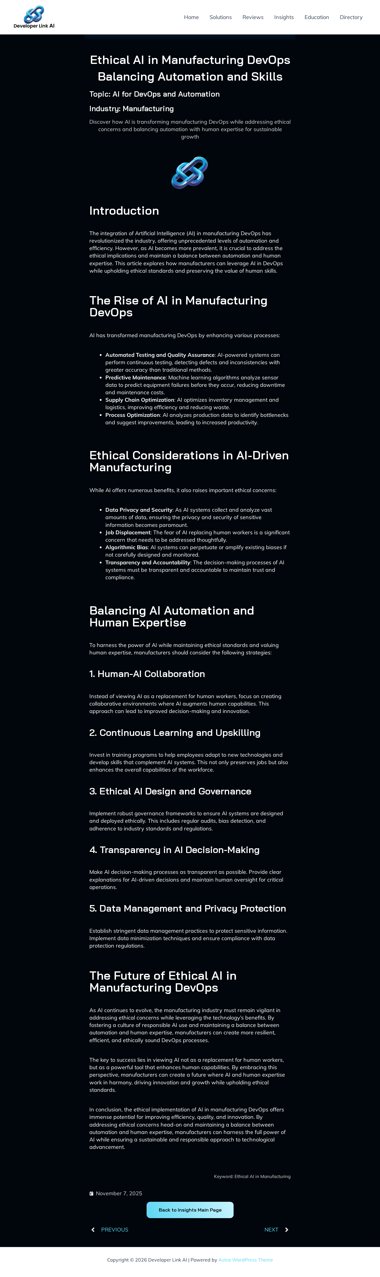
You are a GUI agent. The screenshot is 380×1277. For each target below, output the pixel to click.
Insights (284, 17)
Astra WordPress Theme (245, 1260)
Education (317, 17)
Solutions (221, 17)
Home (191, 17)
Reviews (253, 17)
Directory (351, 17)
